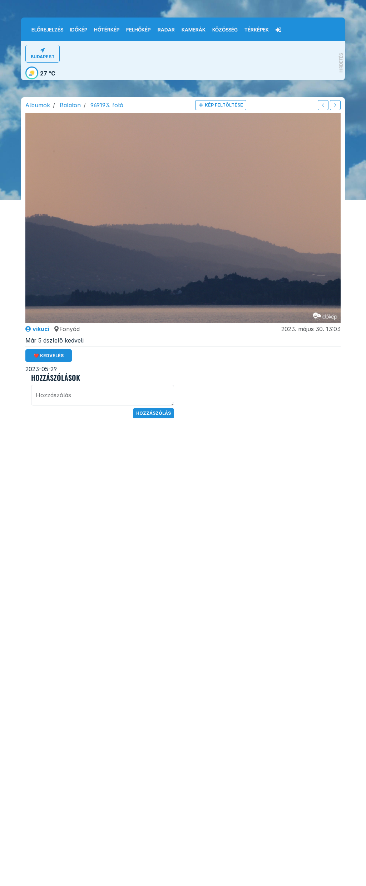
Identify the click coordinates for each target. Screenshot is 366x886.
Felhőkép (138, 30)
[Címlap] (24, 24)
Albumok (37, 105)
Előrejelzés (47, 30)
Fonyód (69, 329)
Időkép (78, 30)
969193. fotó (106, 105)
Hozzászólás (153, 413)
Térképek (256, 30)
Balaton (70, 105)
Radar (166, 30)
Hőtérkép (106, 30)
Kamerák (194, 30)
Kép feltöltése (223, 105)
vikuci (40, 329)
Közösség (225, 30)
